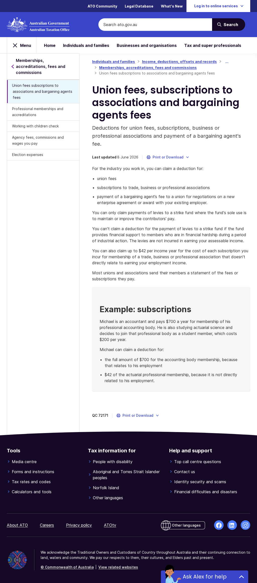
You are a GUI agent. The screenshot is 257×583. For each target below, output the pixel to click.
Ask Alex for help (205, 576)
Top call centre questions (197, 461)
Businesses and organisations (147, 45)
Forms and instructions (33, 471)
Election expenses (27, 154)
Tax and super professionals (212, 45)
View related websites (118, 567)
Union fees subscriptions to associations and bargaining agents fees (42, 91)
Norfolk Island (106, 487)
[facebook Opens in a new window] (219, 525)
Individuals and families (86, 45)
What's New (172, 6)
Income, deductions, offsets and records (179, 61)
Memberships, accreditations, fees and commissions (148, 67)
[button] (168, 157)
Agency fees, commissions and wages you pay (38, 140)
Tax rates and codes (31, 481)
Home (49, 45)
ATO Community (102, 6)
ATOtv (110, 525)
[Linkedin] (232, 525)
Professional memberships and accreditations (37, 112)
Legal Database (139, 6)
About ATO (17, 525)
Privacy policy (79, 525)
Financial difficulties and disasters (205, 491)
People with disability (113, 461)
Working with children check (35, 126)
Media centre (24, 461)
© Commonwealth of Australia (67, 567)
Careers (47, 525)
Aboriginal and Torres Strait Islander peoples (126, 474)
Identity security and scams (200, 481)
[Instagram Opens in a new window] (245, 525)
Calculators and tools (31, 491)
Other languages (108, 497)
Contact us (184, 471)
